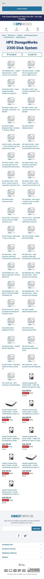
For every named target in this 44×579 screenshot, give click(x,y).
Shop (6, 30)
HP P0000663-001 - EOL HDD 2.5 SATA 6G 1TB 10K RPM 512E (11, 275)
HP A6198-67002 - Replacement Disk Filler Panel (30, 348)
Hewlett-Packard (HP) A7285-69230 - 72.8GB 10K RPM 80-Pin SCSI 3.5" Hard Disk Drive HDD (10, 413)
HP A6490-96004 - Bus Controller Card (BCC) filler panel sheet (29, 165)
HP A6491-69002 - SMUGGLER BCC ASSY (29, 311)
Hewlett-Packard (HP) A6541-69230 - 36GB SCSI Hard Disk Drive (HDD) (10, 439)
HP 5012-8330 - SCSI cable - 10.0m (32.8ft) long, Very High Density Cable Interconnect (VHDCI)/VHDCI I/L (11, 148)
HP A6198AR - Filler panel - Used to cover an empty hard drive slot (31, 201)
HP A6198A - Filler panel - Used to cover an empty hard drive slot (10, 220)
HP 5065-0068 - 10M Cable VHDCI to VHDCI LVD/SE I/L (11, 367)
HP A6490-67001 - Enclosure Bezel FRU (29, 329)
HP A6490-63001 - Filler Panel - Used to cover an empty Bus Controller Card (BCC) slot (31, 184)
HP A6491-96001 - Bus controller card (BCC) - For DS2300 (31, 91)
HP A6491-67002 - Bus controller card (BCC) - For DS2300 (11, 110)
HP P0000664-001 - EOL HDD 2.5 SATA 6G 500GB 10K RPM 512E (10, 293)
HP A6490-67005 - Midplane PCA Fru (8, 329)
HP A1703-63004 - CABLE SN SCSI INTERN (30, 237)
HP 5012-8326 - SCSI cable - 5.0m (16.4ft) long (11, 237)
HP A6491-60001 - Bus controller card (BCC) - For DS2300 (31, 110)
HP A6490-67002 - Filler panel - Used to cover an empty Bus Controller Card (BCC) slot (11, 184)
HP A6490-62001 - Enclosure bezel (8, 200)
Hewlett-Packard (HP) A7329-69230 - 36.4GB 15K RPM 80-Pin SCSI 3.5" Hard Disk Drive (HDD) (30, 413)
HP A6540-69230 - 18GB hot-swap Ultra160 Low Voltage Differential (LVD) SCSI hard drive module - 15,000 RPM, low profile (31, 148)
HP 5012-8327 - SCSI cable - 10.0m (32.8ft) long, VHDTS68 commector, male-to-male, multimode (31, 221)
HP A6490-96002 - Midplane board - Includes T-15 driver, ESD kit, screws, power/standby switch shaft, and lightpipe (11, 130)
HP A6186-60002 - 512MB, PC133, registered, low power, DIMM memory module (31, 74)
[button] (11, 55)
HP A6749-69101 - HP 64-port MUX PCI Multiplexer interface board (10, 312)
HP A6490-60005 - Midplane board (28, 127)
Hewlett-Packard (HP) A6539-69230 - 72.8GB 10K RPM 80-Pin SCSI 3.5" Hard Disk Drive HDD (30, 466)
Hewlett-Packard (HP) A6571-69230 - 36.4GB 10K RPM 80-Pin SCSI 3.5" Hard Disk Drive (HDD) (10, 466)
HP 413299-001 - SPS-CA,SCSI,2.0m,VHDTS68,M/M (11, 384)
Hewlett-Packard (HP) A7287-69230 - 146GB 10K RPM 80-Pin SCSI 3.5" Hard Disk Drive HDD (31, 440)
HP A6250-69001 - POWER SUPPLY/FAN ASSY (11, 347)
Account (27, 30)
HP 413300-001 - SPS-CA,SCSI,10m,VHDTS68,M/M (31, 366)
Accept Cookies (22, 9)
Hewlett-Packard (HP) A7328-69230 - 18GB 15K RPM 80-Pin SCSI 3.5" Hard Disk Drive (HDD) (31, 386)
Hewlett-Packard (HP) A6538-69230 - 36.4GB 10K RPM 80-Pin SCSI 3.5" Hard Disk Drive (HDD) (10, 493)
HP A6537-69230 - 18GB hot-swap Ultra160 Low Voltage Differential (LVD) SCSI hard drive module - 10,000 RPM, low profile (11, 167)
